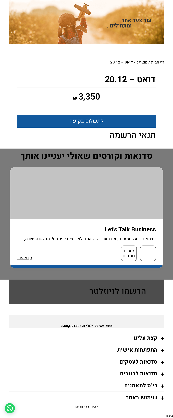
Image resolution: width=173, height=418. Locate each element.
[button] (10, 408)
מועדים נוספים (128, 253)
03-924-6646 (103, 326)
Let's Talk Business (130, 229)
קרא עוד (24, 258)
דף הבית (157, 62)
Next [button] (10, 220)
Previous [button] (168, 220)
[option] (86, 217)
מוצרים (141, 62)
